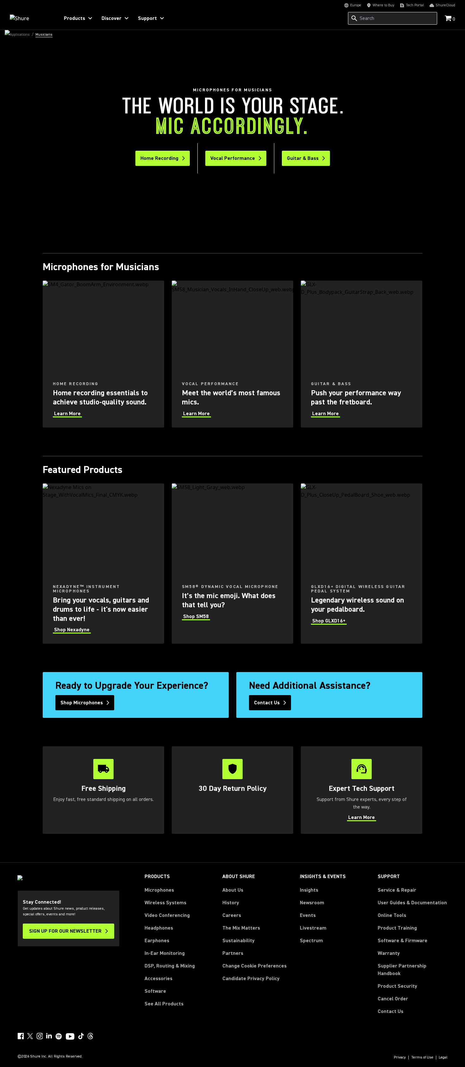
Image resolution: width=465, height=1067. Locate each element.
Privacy (400, 1057)
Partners (232, 953)
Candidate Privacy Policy (251, 978)
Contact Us (390, 1011)
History (230, 903)
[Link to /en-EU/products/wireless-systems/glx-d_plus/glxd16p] (361, 563)
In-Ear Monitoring (165, 953)
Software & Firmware (402, 940)
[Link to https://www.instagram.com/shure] (39, 1036)
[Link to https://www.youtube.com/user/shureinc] (70, 1037)
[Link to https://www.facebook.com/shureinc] (20, 1036)
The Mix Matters (241, 928)
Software (155, 991)
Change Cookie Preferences (254, 966)
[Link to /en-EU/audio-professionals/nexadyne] (103, 563)
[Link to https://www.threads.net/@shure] (90, 1036)
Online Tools (392, 915)
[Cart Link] (449, 19)
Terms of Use (422, 1057)
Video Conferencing (167, 915)
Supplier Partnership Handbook (412, 970)
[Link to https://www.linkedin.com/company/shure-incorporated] (49, 1036)
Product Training (397, 928)
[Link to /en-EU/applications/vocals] (232, 354)
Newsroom (312, 903)
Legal (443, 1057)
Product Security (397, 986)
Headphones (159, 928)
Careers (231, 915)
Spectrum (311, 940)
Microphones (159, 890)
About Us (232, 890)
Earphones (157, 940)
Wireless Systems (165, 903)
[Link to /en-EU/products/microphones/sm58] (232, 563)
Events (308, 915)
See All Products (164, 1004)
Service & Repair (397, 890)
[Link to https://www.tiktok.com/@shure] (81, 1036)
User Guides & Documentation (412, 903)
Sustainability (238, 940)
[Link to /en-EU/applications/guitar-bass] (361, 354)
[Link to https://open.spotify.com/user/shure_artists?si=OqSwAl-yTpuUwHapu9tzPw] (58, 1036)
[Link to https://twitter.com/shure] (30, 1036)
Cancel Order (393, 998)
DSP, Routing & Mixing (170, 966)
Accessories (158, 978)
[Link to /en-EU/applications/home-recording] (103, 354)
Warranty (389, 953)
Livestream (313, 928)
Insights (309, 890)
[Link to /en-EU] (30, 18)
